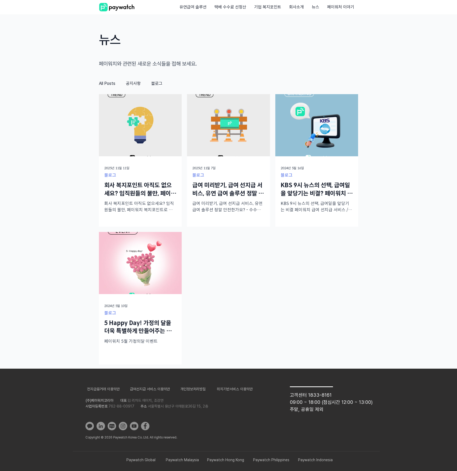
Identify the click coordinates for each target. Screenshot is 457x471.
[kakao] (89, 426)
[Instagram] (123, 426)
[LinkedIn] (101, 426)
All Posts (107, 83)
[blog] (112, 426)
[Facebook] (145, 426)
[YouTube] (134, 426)
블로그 (156, 83)
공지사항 (133, 83)
